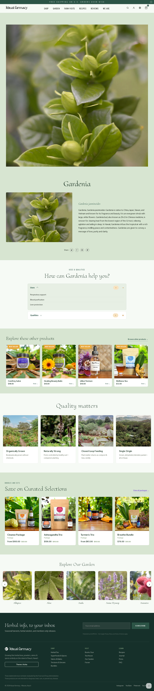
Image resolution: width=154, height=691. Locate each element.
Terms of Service (119, 634)
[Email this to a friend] (87, 250)
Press (121, 659)
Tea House (89, 656)
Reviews (95, 8)
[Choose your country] (140, 8)
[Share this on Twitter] (71, 250)
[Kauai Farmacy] (17, 8)
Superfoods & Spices (59, 656)
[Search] (127, 8)
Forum (87, 662)
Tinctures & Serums (58, 662)
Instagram (120, 686)
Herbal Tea (55, 652)
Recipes (82, 8)
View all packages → (141, 490)
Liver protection (36, 304)
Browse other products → (138, 339)
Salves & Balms (56, 659)
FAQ (120, 662)
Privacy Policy (108, 634)
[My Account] (133, 8)
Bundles (54, 666)
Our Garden (89, 659)
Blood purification (37, 300)
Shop (46, 8)
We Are (106, 8)
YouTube (129, 686)
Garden (56, 8)
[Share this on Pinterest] (82, 250)
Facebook (145, 686)
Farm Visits (69, 8)
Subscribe (140, 626)
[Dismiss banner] (151, 2)
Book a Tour (89, 652)
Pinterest (137, 686)
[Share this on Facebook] (76, 250)
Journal (121, 656)
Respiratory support (38, 294)
